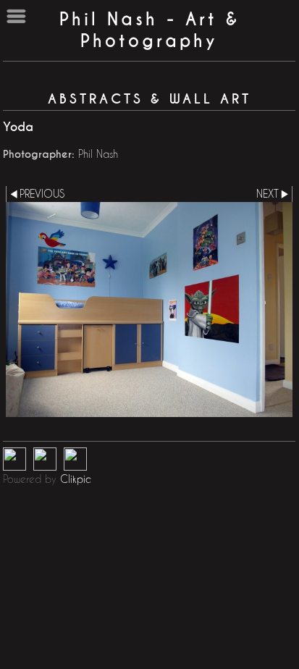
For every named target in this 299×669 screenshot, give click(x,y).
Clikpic (75, 479)
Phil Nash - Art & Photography (149, 30)
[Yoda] (149, 309)
